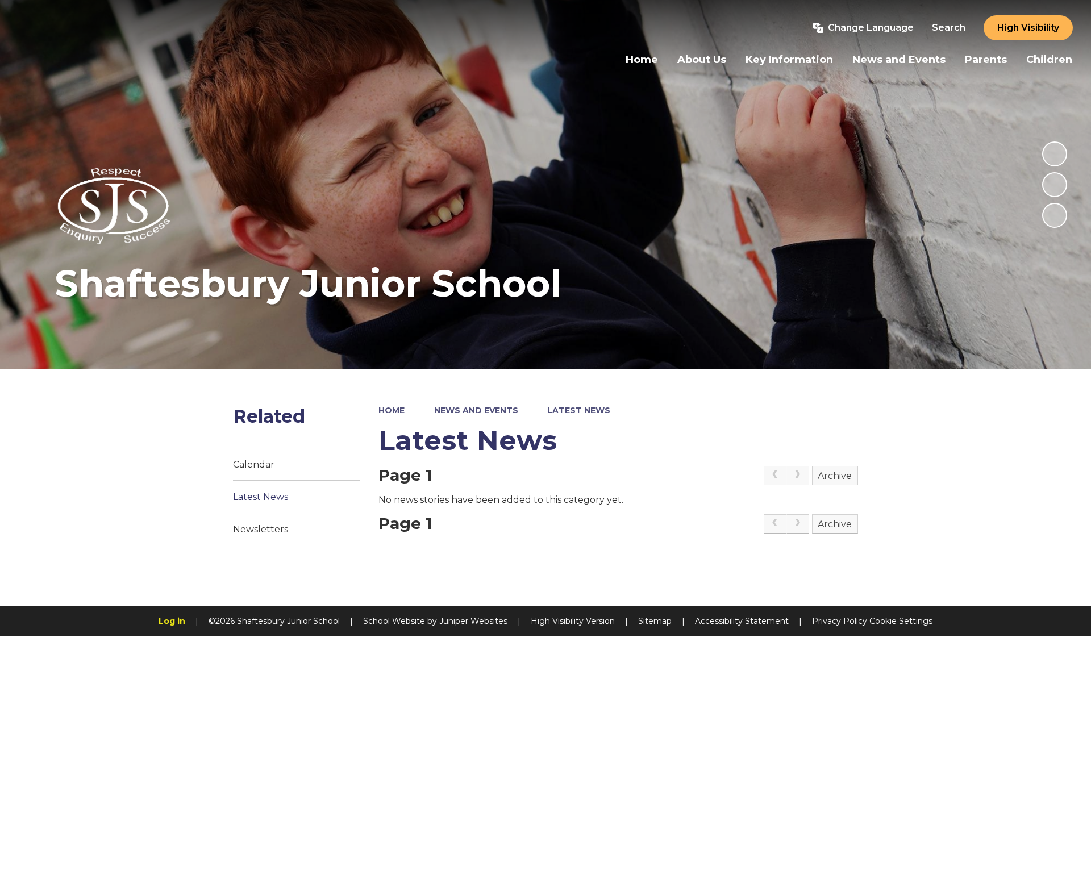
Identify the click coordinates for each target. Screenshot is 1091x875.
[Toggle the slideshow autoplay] (1054, 153)
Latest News (578, 410)
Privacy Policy (839, 621)
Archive (835, 475)
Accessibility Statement (742, 621)
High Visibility (1028, 27)
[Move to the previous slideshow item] (1054, 184)
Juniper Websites (473, 621)
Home (391, 410)
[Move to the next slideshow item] (1054, 215)
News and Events (476, 410)
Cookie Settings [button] (900, 621)
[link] (775, 475)
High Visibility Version (573, 621)
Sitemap (655, 621)
